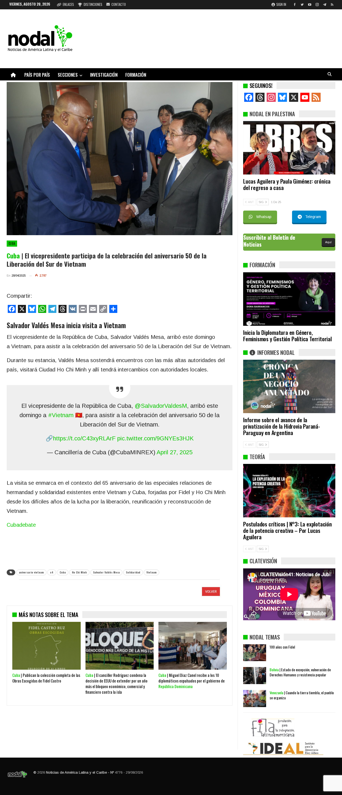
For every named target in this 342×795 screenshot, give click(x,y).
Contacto (118, 4)
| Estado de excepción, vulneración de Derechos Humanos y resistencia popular (300, 672)
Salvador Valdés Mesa (106, 572)
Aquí (328, 242)
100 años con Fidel (282, 647)
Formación (135, 74)
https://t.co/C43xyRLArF (84, 438)
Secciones (68, 74)
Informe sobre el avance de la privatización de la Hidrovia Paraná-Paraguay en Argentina (281, 426)
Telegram (313, 217)
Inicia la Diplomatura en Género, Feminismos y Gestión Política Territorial (287, 335)
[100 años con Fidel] (254, 652)
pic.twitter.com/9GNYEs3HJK (155, 438)
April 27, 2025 (174, 452)
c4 (51, 572)
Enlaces (68, 4)
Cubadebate (21, 525)
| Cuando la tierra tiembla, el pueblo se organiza (302, 695)
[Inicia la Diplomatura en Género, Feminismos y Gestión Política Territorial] (289, 299)
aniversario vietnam (31, 572)
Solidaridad (133, 572)
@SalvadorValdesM (161, 405)
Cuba (12, 243)
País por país (37, 74)
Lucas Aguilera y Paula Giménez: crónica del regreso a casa (287, 184)
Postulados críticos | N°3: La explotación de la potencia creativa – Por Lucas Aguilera (287, 530)
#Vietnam (60, 415)
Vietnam (151, 572)
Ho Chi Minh (79, 572)
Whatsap (263, 217)
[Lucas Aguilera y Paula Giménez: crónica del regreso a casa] (289, 147)
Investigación (104, 74)
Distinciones (93, 4)
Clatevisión (263, 561)
